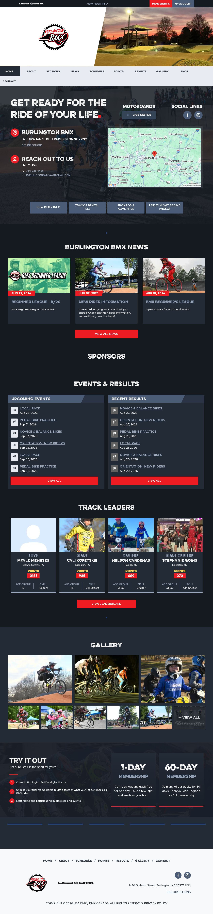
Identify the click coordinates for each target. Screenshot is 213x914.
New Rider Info (97, 3)
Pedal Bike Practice (38, 420)
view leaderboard (106, 603)
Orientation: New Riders (42, 443)
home (49, 861)
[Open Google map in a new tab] (154, 157)
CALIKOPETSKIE (82, 560)
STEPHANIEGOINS (179, 560)
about (66, 861)
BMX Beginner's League (170, 301)
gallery (144, 861)
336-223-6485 (35, 170)
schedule (85, 861)
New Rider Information (103, 301)
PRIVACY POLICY (156, 903)
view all (54, 480)
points (105, 861)
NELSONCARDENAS (131, 560)
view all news (106, 334)
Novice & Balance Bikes (41, 431)
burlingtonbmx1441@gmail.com (48, 175)
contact (163, 861)
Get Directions (32, 145)
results (124, 861)
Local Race (30, 408)
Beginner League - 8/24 (35, 301)
